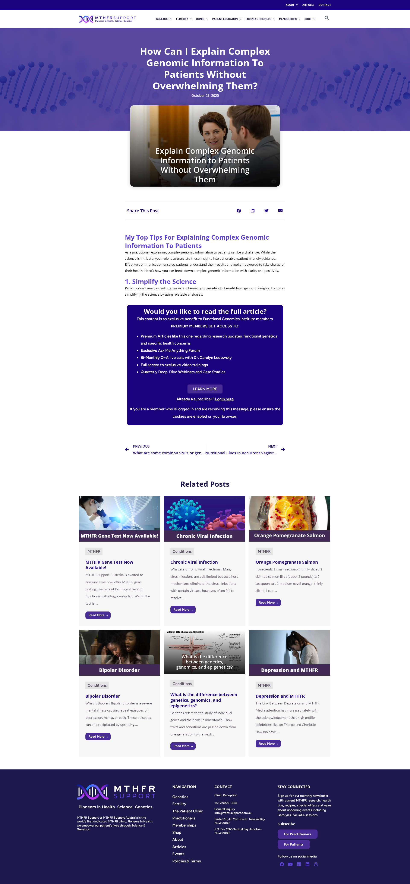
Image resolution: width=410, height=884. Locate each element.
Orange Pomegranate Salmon (287, 562)
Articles (308, 4)
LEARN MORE (205, 389)
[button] (238, 211)
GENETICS (162, 19)
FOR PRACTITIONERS (258, 19)
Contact (325, 4)
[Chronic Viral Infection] (204, 518)
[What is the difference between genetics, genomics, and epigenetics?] (204, 651)
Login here (224, 399)
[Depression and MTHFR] (289, 652)
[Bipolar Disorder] (119, 652)
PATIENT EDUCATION (225, 19)
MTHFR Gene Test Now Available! (109, 564)
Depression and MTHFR (280, 696)
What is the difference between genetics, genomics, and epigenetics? (203, 700)
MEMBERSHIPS (288, 19)
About (290, 4)
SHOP (308, 19)
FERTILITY (182, 19)
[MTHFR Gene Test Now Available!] (119, 518)
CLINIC (200, 19)
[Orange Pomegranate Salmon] (289, 518)
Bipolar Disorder (102, 696)
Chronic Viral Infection (194, 562)
